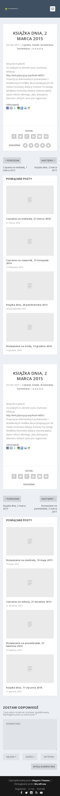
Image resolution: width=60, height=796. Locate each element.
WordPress (40, 784)
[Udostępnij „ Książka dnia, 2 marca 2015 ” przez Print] (46, 136)
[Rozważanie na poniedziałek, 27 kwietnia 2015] (30, 624)
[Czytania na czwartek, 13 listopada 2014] (30, 241)
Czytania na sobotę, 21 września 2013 (28, 601)
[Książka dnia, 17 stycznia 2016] (30, 668)
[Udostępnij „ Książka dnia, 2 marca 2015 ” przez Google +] (27, 136)
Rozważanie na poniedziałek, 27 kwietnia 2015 (25, 645)
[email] (25, 108)
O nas (31, 788)
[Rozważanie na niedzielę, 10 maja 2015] (30, 541)
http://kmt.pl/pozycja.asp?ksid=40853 (25, 75)
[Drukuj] (29, 108)
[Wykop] (11, 108)
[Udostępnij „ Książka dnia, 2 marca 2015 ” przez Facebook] (14, 136)
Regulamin (20, 788)
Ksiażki (35, 44)
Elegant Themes (41, 780)
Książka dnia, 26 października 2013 (27, 304)
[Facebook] (7, 108)
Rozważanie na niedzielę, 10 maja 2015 (29, 560)
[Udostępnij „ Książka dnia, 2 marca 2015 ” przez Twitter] (20, 136)
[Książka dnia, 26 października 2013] (30, 285)
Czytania (26, 44)
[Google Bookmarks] (18, 108)
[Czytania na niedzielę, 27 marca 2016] (30, 200)
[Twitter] (14, 108)
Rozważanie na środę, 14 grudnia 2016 (29, 346)
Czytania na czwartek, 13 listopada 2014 (27, 262)
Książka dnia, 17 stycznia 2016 (24, 687)
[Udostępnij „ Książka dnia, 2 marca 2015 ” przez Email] (39, 136)
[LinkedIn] (21, 108)
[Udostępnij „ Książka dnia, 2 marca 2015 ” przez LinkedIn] (33, 136)
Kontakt (41, 788)
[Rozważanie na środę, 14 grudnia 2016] (30, 327)
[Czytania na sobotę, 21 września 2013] (30, 582)
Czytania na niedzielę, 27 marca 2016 (28, 218)
